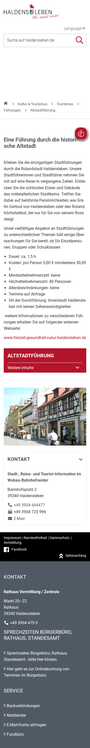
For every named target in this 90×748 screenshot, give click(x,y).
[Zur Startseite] (45, 11)
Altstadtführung (42, 110)
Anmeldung (13, 543)
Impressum (12, 538)
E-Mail (16, 518)
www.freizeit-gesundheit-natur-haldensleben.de (45, 337)
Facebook (19, 549)
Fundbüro (15, 734)
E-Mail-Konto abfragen (26, 724)
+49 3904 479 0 (24, 622)
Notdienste (16, 715)
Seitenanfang (76, 556)
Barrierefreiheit (35, 538)
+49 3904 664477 (29, 505)
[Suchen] (79, 40)
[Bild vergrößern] (45, 417)
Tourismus (65, 104)
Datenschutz (60, 538)
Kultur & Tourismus (32, 104)
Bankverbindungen (23, 705)
